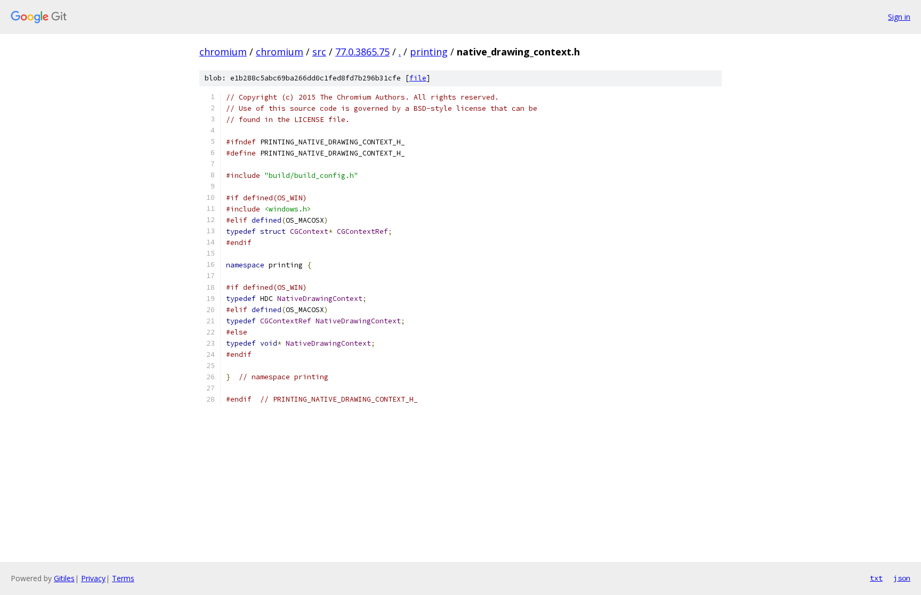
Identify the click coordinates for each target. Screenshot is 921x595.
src (319, 51)
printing (429, 51)
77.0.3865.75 (362, 51)
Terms (123, 578)
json (901, 578)
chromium (223, 51)
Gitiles (64, 578)
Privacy (93, 578)
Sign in (899, 17)
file (417, 78)
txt (876, 578)
